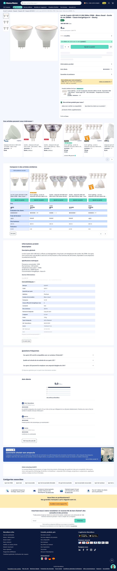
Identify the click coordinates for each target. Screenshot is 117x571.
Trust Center (58, 568)
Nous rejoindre (7, 549)
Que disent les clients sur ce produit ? (95, 106)
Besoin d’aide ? (7, 539)
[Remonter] (112, 560)
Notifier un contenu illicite (10, 544)
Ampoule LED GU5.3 (30, 11)
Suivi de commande (8, 535)
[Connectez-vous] (109, 3)
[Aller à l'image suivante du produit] (55, 37)
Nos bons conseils (45, 535)
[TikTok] (95, 550)
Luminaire (9, 11)
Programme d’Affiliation (9, 552)
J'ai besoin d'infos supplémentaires (71, 109)
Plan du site (25, 568)
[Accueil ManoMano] (11, 3)
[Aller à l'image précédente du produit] (13, 37)
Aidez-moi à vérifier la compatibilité (71, 106)
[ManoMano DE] (49, 558)
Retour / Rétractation (8, 537)
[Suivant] (112, 159)
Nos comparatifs (45, 539)
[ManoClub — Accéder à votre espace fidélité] (104, 3)
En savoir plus (74, 526)
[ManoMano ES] (53, 558)
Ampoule (15, 11)
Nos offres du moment (47, 544)
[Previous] (101, 234)
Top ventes (44, 549)
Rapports (98, 568)
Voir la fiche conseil (91, 459)
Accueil (5, 11)
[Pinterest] (87, 550)
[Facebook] (83, 550)
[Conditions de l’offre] (112, 42)
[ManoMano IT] (42, 558)
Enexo (66, 116)
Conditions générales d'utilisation (72, 568)
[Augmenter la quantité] (68, 47)
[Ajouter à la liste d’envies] (110, 47)
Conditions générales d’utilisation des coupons (15, 554)
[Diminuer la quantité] (62, 47)
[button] (86, 92)
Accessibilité (106, 568)
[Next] (105, 234)
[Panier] (113, 3)
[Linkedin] (79, 550)
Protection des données (47, 568)
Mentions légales (34, 568)
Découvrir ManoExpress (47, 552)
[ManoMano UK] (46, 558)
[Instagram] (91, 550)
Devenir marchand (8, 547)
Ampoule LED (21, 11)
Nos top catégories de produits (49, 537)
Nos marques (44, 542)
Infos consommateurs (89, 568)
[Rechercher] (22, 3)
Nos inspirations (45, 547)
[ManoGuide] (113, 566)
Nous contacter (7, 542)
